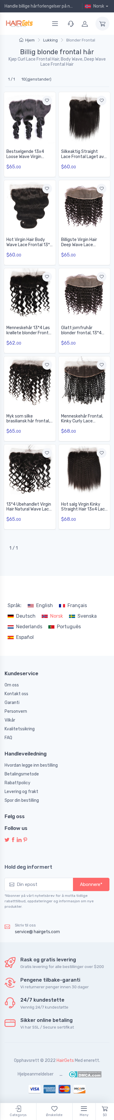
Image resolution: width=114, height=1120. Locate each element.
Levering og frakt (21, 791)
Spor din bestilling (22, 800)
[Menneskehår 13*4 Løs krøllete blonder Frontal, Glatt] (30, 294)
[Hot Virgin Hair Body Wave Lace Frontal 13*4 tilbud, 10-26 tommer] (30, 206)
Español (25, 637)
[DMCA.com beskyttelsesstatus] (85, 1074)
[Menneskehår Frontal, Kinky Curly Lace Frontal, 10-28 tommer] (84, 382)
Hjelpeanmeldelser (36, 1074)
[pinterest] (25, 840)
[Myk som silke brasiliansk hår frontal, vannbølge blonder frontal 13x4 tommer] (30, 382)
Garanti (12, 702)
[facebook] (13, 840)
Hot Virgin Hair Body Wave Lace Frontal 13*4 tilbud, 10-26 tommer (29, 245)
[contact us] (71, 24)
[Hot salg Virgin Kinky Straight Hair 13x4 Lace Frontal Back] (84, 470)
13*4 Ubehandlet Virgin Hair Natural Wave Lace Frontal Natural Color (28, 509)
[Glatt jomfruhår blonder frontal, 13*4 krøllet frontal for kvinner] (84, 294)
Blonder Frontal (80, 40)
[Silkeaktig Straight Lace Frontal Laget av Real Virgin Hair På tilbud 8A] (84, 118)
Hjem (30, 40)
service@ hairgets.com (37, 931)
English (44, 605)
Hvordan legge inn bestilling (31, 765)
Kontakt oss (16, 693)
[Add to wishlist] (47, 100)
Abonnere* (91, 884)
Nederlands (29, 626)
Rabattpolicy (17, 782)
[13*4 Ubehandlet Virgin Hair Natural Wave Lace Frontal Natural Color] (30, 470)
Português (69, 626)
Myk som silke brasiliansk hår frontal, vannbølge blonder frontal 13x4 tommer (28, 424)
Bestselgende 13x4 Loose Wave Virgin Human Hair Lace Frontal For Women (25, 159)
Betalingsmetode (22, 774)
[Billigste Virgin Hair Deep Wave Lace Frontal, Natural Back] (84, 206)
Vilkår (10, 720)
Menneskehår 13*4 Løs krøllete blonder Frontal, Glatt (29, 333)
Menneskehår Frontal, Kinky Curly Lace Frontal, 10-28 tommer (83, 421)
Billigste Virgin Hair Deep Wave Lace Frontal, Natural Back (81, 245)
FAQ (8, 737)
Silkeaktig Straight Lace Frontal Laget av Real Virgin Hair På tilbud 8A (82, 159)
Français (77, 605)
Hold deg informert (28, 867)
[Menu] (55, 23)
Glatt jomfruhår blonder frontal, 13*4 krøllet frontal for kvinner (81, 335)
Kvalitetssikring (20, 729)
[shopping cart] (102, 24)
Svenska (87, 616)
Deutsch (26, 616)
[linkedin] (19, 840)
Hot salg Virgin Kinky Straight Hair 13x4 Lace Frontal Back (84, 509)
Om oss (12, 685)
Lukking (50, 40)
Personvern (16, 711)
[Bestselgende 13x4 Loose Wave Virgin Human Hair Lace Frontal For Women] (30, 118)
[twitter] (7, 840)
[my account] (85, 24)
